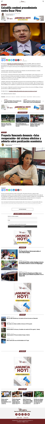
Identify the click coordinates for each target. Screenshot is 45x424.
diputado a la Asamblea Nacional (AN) (15, 63)
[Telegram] (11, 60)
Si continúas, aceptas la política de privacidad (17, 224)
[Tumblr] (18, 60)
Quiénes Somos (19, 417)
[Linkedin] (14, 60)
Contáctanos (25, 417)
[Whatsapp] (9, 60)
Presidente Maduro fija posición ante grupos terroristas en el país (23, 91)
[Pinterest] (16, 60)
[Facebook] (2, 60)
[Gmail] (21, 60)
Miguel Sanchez (9, 145)
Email (9, 220)
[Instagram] (7, 60)
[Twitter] (5, 60)
